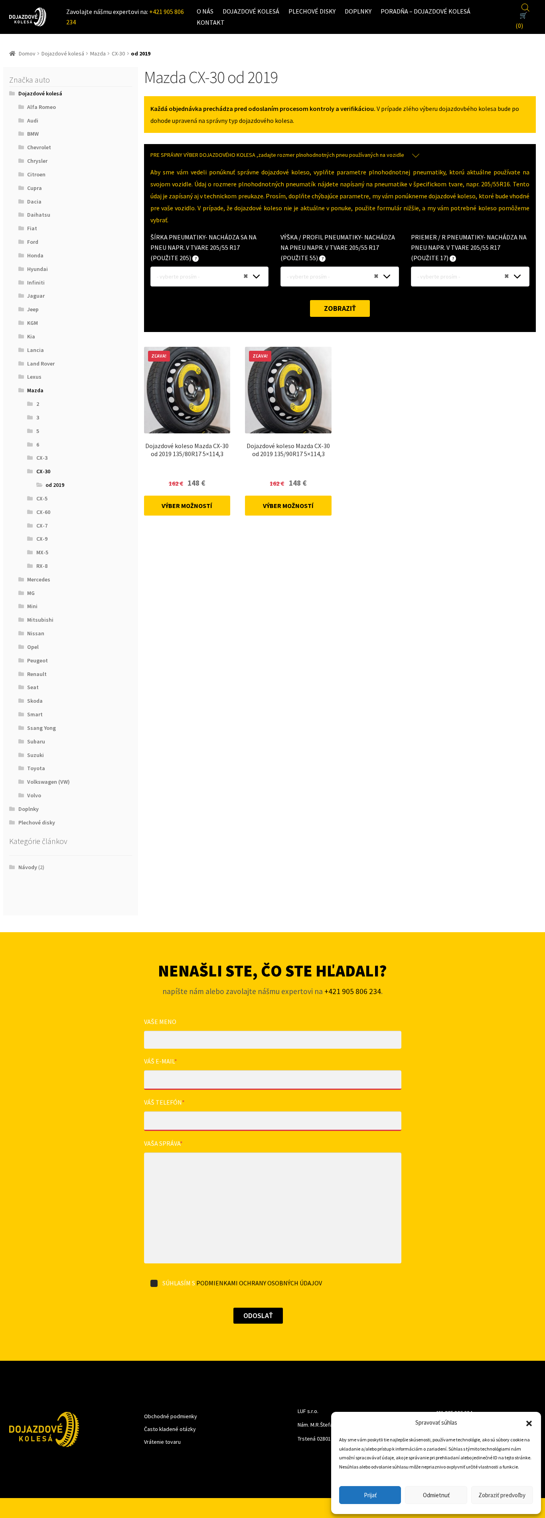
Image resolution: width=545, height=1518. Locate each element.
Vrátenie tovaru (162, 1441)
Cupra (34, 188)
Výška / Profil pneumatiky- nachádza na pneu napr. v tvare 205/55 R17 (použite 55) (337, 247)
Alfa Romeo (41, 107)
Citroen (36, 174)
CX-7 (41, 525)
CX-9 (41, 538)
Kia (31, 336)
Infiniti (36, 282)
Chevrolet (39, 147)
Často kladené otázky (170, 1429)
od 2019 (54, 484)
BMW (33, 133)
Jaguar (36, 295)
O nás (205, 11)
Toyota (36, 768)
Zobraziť (340, 308)
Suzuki (35, 755)
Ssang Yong (41, 727)
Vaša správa (163, 1143)
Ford (32, 241)
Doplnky (358, 11)
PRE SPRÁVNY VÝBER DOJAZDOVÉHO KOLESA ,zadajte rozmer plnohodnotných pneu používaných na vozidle (277, 154)
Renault (37, 674)
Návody (27, 867)
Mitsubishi (40, 619)
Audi (32, 120)
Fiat (32, 228)
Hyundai (37, 269)
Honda (35, 255)
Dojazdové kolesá (251, 11)
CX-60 (43, 512)
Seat (33, 687)
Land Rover (41, 363)
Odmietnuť (436, 1495)
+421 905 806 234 (352, 991)
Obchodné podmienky (170, 1416)
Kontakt (211, 22)
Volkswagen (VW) (48, 781)
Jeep (33, 309)
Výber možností (187, 506)
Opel (33, 646)
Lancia (35, 350)
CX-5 (41, 498)
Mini (32, 606)
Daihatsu (38, 214)
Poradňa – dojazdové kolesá (425, 11)
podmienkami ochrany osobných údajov (259, 1283)
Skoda (35, 700)
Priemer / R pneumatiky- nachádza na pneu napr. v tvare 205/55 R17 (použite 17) (469, 247)
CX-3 (41, 457)
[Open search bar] (525, 6)
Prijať (370, 1495)
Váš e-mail (160, 1061)
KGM (32, 322)
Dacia (34, 201)
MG (31, 593)
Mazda (98, 53)
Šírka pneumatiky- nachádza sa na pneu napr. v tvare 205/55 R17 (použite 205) (203, 247)
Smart (35, 714)
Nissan (35, 633)
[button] (529, 1423)
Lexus (34, 376)
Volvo (34, 795)
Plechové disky (312, 11)
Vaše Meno (160, 1022)
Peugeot (37, 660)
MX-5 (42, 552)
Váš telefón (164, 1102)
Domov (27, 53)
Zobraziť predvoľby (501, 1495)
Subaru (36, 741)
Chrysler (37, 160)
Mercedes (38, 579)
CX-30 (118, 53)
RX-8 (41, 565)
